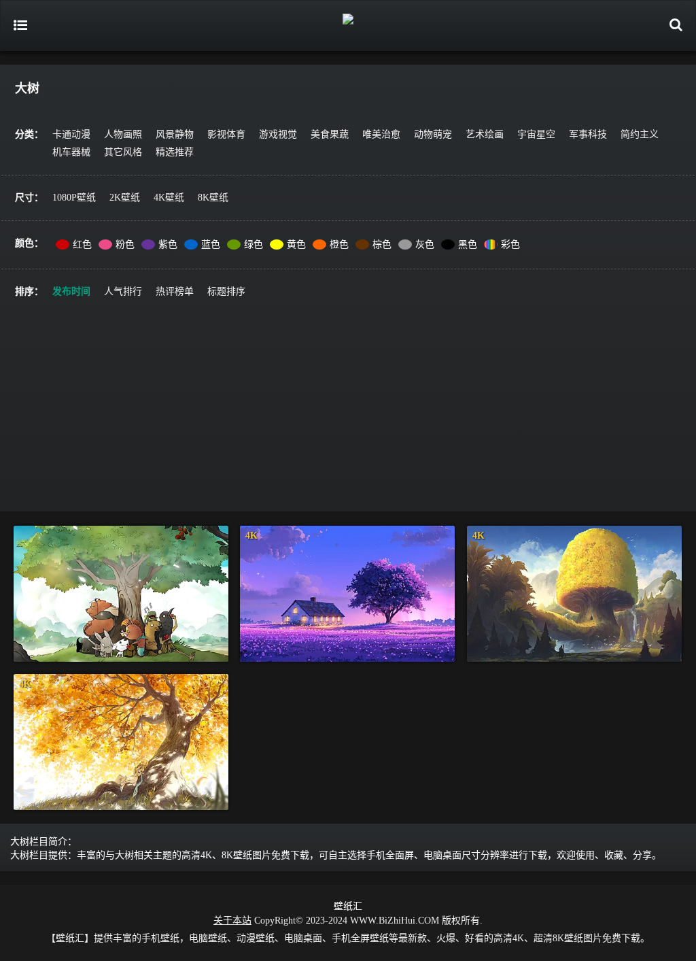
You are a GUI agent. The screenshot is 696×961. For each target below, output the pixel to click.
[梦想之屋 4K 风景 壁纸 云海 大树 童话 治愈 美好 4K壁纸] (347, 594)
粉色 (125, 244)
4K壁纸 (169, 197)
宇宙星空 (536, 134)
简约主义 (640, 134)
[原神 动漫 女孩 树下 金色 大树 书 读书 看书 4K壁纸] (121, 742)
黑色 (467, 244)
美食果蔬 (330, 134)
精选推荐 (175, 152)
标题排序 (226, 291)
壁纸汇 (348, 906)
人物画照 (123, 134)
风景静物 (175, 134)
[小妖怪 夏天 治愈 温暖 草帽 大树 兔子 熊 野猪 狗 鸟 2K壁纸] (121, 594)
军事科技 (588, 134)
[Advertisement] (348, 416)
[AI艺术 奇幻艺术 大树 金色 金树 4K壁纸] (574, 594)
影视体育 (226, 134)
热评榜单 (175, 291)
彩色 (510, 244)
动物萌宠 (433, 134)
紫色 (167, 244)
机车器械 (71, 152)
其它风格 (123, 152)
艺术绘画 (485, 134)
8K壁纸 (213, 197)
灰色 (424, 244)
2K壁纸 (124, 197)
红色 (82, 244)
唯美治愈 (381, 134)
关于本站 (232, 920)
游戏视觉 (278, 134)
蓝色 (210, 244)
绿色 (253, 244)
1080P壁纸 (74, 197)
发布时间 (71, 291)
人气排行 (123, 291)
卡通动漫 (71, 134)
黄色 (296, 244)
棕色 (382, 244)
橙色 (339, 244)
